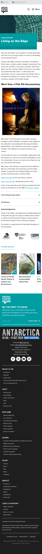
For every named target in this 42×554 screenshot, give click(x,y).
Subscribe (32, 321)
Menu (37, 9)
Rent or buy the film (8, 181)
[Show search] (28, 9)
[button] (21, 195)
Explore (6, 412)
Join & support (10, 503)
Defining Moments (8, 415)
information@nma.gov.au (23, 345)
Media (5, 492)
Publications (7, 495)
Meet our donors (8, 512)
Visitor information (8, 398)
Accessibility (7, 395)
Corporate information (10, 486)
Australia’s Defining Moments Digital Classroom (17, 441)
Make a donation (8, 507)
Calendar (6, 375)
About (5, 480)
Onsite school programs (10, 449)
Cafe (4, 403)
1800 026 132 (24, 342)
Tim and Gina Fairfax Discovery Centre (14, 380)
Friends (5, 509)
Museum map (7, 406)
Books (5, 472)
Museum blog (7, 423)
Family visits (7, 378)
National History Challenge (11, 446)
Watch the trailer (6, 177)
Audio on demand (8, 431)
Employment (7, 489)
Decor (5, 466)
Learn (5, 437)
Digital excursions (8, 444)
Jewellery (6, 474)
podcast (32, 188)
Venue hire (6, 497)
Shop (4, 401)
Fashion (5, 464)
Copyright (33, 537)
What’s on (8, 369)
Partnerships (7, 515)
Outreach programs (9, 452)
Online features (7, 38)
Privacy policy (23, 537)
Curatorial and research (10, 421)
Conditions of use (11, 537)
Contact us (6, 484)
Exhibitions (6, 372)
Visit (4, 389)
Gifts (4, 469)
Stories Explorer (8, 429)
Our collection (7, 418)
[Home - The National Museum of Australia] (4, 10)
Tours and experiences (10, 383)
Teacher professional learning (12, 454)
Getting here (7, 392)
